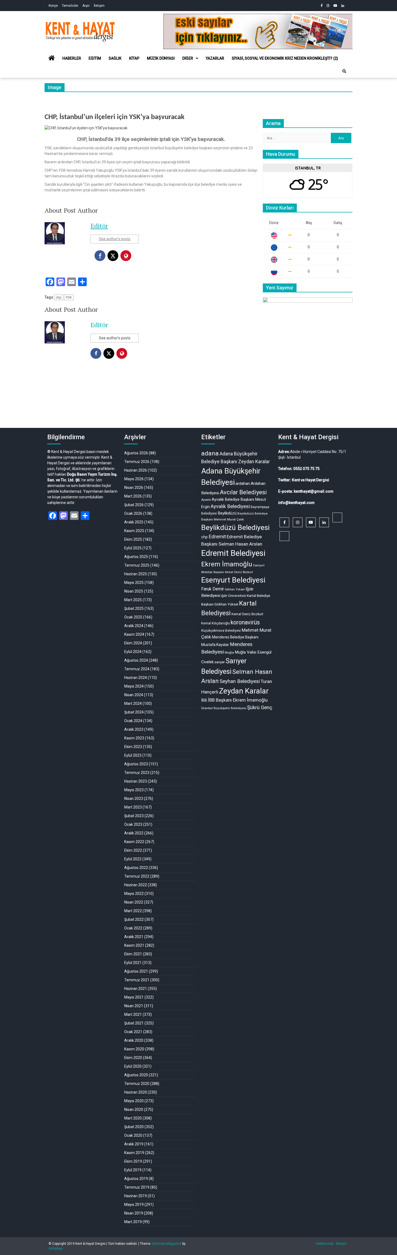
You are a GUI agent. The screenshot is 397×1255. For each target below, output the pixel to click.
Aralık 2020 (133, 1040)
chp (59, 297)
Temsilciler (70, 6)
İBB (204, 700)
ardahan (242, 483)
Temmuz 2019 (136, 1187)
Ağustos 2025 (136, 556)
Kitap (134, 58)
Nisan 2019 (133, 1213)
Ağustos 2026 (136, 453)
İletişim (99, 6)
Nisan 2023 (133, 798)
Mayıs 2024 (134, 686)
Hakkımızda (325, 1244)
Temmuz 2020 (136, 1083)
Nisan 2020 (133, 1109)
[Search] (344, 71)
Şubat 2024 (134, 712)
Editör (99, 225)
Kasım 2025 (134, 531)
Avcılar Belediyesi (243, 492)
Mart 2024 (133, 703)
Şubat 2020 (134, 1127)
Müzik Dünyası (161, 58)
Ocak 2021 (133, 1032)
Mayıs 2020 (134, 1101)
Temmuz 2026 (136, 461)
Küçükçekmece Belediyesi (221, 630)
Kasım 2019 (134, 1153)
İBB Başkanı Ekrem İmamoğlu (238, 700)
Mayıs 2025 (134, 582)
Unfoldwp (55, 1248)
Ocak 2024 (133, 721)
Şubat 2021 (134, 1023)
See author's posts (114, 239)
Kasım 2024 (134, 634)
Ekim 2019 (133, 1161)
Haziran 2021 (135, 988)
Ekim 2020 (133, 1058)
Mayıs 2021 (134, 997)
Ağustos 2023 (136, 764)
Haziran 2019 (135, 1196)
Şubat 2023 (134, 816)
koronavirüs (245, 622)
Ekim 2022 (133, 850)
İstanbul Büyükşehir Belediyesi (223, 708)
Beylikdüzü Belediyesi (235, 527)
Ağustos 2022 (136, 867)
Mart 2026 (133, 496)
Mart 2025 (133, 600)
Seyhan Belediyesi (240, 681)
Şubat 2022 (134, 919)
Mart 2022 (133, 911)
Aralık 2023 (133, 729)
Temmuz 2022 (136, 876)
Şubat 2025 (134, 608)
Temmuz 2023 (136, 772)
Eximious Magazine (166, 1244)
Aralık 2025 (133, 522)
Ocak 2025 (133, 617)
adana (210, 453)
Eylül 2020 (133, 1066)
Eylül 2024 (133, 652)
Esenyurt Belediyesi (233, 580)
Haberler (71, 58)
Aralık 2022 (133, 833)
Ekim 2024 (133, 643)
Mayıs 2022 (134, 893)
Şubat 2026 (134, 505)
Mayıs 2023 (134, 790)
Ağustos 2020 (136, 1075)
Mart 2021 (133, 1014)
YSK (69, 297)
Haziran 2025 (135, 574)
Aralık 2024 (133, 626)
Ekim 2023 (133, 747)
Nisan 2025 (133, 591)
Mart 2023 (133, 807)
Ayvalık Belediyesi (230, 506)
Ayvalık (206, 500)
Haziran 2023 (135, 781)
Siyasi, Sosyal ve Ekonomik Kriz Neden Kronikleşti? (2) (285, 58)
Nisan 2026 (133, 487)
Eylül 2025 (133, 548)
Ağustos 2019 (136, 1178)
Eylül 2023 (133, 755)
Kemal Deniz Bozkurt (247, 614)
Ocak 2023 (133, 824)
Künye (53, 6)
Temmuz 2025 (136, 565)
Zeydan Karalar (244, 691)
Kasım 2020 (134, 1049)
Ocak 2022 (133, 928)
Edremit (217, 537)
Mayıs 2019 (134, 1204)
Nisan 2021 (133, 1006)
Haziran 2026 (135, 470)
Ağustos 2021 (136, 971)
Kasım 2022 (134, 842)
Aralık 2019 (133, 1144)
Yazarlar (215, 58)
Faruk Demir (212, 588)
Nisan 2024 (133, 695)
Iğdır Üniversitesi (233, 596)
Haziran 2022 (135, 885)
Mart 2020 (133, 1118)
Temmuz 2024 (136, 669)
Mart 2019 (133, 1222)
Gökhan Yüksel (235, 589)
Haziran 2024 (135, 677)
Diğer (187, 58)
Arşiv (86, 6)
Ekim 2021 (133, 954)
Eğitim (95, 58)
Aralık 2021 (133, 937)
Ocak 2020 (133, 1135)
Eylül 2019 (133, 1170)
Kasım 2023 (134, 738)
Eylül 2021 (133, 962)
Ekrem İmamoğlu (226, 564)
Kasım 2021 (134, 945)
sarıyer (219, 662)
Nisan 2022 (133, 902)
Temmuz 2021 (136, 980)
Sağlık (115, 58)
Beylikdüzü (227, 513)
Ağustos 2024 (136, 660)
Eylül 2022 (133, 859)
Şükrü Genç (259, 708)
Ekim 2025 (133, 539)
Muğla (229, 652)
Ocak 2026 (133, 513)
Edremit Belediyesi (233, 553)
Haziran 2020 (135, 1092)
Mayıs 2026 (134, 479)
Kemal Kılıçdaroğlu (215, 623)
